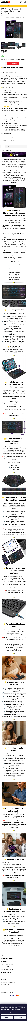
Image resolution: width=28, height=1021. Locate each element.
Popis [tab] (3, 146)
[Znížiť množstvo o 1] (6, 64)
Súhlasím (20, 1017)
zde (19, 1009)
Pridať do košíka (13, 63)
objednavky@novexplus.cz (9, 982)
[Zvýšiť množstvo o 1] (6, 62)
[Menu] (24, 1)
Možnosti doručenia (20, 59)
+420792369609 (6, 984)
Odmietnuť (7, 1017)
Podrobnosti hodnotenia (18, 17)
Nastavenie (13, 1013)
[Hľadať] (17, 1)
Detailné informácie (5, 133)
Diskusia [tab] (7, 146)
